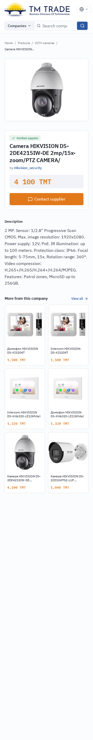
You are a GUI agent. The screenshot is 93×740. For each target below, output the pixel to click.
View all (77, 298)
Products (24, 43)
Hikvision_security (28, 168)
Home (9, 43)
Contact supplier (49, 199)
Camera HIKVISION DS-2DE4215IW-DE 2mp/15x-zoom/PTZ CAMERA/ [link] (19, 49)
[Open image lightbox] (46, 90)
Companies (17, 25)
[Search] (82, 26)
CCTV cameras (45, 43)
